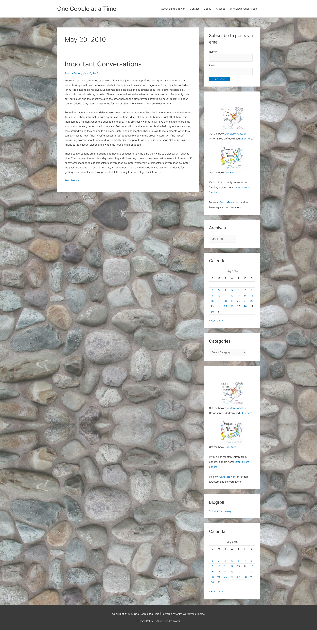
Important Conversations (103, 64)
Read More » (72, 181)
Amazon (242, 133)
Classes (220, 8)
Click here (246, 138)
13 (238, 295)
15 (251, 295)
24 (218, 306)
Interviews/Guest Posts (244, 8)
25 (225, 306)
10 (219, 295)
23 (212, 306)
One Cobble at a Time (86, 8)
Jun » (220, 320)
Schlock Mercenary (220, 511)
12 (232, 295)
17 (219, 300)
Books (207, 8)
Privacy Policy (145, 621)
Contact (194, 8)
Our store (230, 133)
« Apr (212, 320)
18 (225, 300)
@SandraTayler (226, 202)
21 (245, 300)
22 (251, 300)
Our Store (230, 172)
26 (231, 306)
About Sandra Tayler (173, 8)
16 (212, 300)
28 (245, 306)
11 (225, 295)
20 (238, 300)
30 (212, 311)
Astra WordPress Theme (190, 613)
